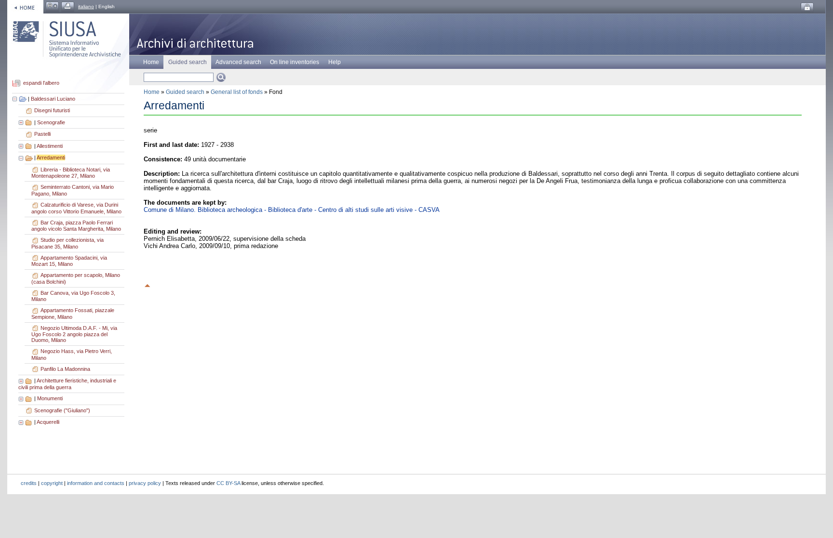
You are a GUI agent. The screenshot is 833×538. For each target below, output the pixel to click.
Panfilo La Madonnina (65, 369)
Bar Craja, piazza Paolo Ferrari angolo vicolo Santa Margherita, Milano (76, 226)
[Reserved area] (807, 7)
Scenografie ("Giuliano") (62, 410)
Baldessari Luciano (53, 99)
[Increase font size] (52, 6)
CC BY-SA (228, 483)
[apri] (21, 122)
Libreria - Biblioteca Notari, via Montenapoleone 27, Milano (70, 173)
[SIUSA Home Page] (25, 6)
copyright (52, 483)
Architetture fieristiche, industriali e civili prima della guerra (67, 384)
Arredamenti (51, 157)
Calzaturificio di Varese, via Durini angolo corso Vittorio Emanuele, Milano (76, 208)
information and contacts (95, 483)
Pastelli (42, 134)
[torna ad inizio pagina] (147, 284)
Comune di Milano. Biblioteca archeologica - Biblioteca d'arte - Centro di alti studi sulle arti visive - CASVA (292, 209)
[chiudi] (21, 157)
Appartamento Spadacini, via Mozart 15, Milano (69, 261)
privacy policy (145, 483)
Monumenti (50, 398)
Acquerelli (48, 422)
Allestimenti (50, 146)
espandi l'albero (41, 83)
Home (151, 62)
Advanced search (238, 62)
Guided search (185, 92)
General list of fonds (237, 92)
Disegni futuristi (52, 110)
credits (29, 483)
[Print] (67, 6)
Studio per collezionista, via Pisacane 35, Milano (67, 243)
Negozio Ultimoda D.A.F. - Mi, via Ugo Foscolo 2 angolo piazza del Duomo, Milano (74, 334)
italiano (86, 6)
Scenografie (51, 122)
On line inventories (294, 62)
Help (334, 62)
